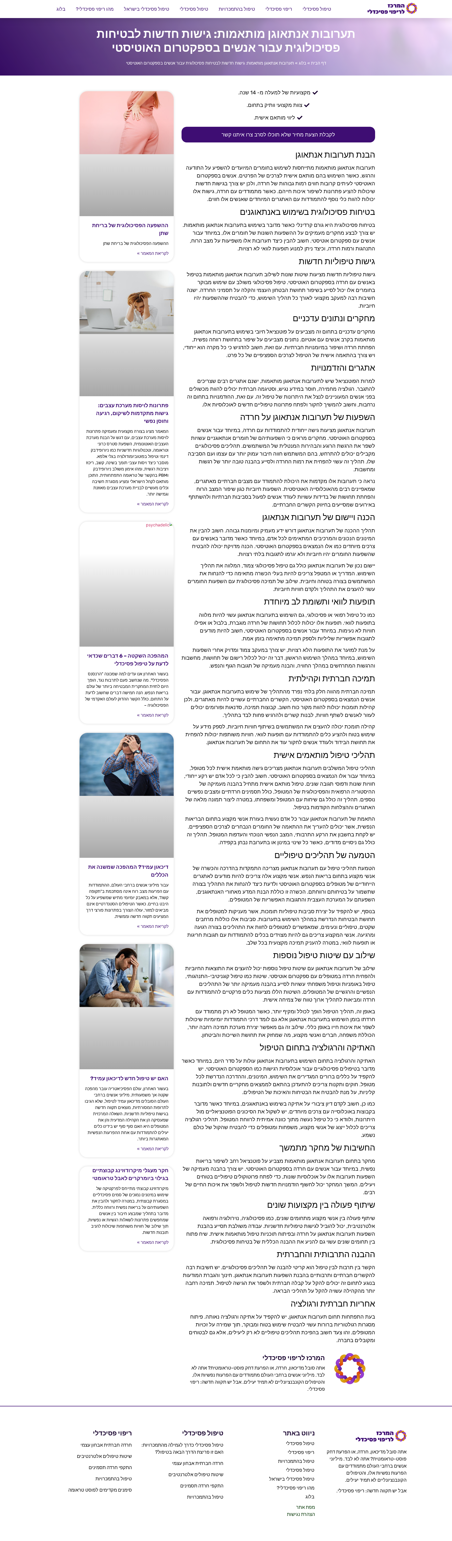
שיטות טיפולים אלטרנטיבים (195, 1474)
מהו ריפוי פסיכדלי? (95, 9)
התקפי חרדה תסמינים (201, 1486)
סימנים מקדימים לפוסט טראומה (100, 1490)
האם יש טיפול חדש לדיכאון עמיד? (129, 1078)
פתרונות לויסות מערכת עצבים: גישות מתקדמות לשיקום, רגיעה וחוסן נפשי (132, 413)
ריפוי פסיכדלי (278, 9)
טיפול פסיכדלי (317, 9)
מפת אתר (305, 1507)
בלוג (60, 9)
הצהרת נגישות (301, 1514)
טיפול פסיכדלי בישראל (146, 9)
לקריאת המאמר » (152, 253)
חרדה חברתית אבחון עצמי (197, 1463)
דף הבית (318, 63)
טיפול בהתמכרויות (237, 9)
